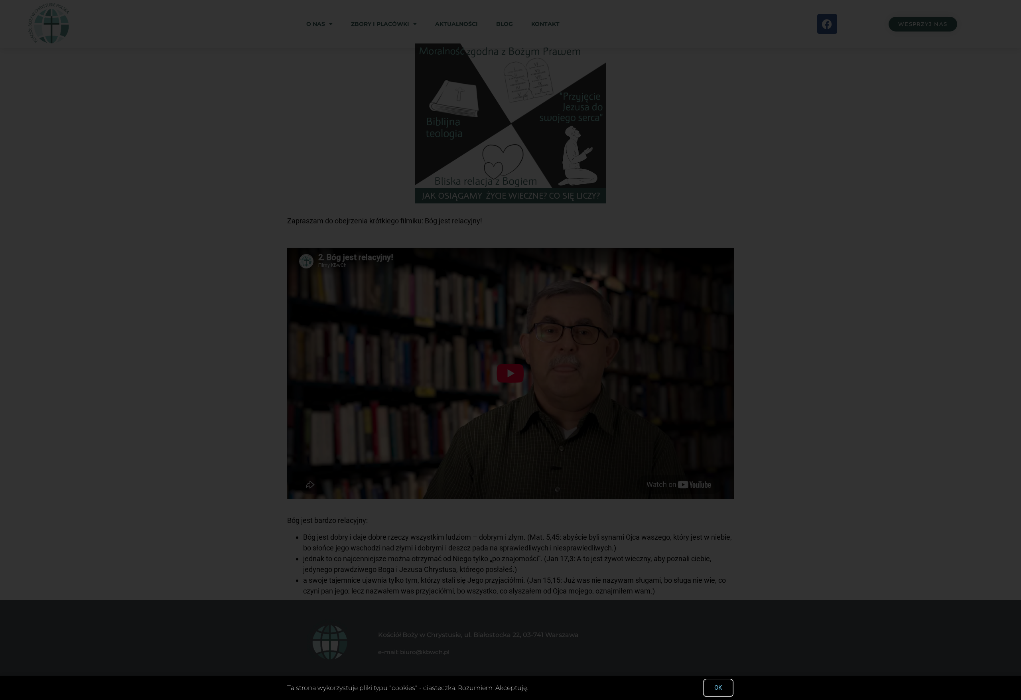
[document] (510, 350)
